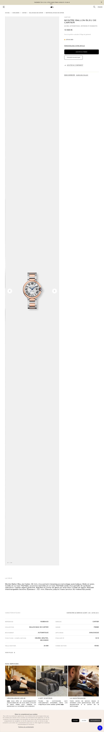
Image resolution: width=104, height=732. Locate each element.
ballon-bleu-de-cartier (36, 12)
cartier (24, 12)
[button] (4, 7)
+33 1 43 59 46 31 (93, 613)
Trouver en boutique (73, 57)
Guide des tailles (82, 75)
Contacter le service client (77, 613)
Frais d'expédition (69, 34)
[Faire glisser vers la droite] (54, 291)
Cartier (67, 17)
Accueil (7, 12)
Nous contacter (69, 75)
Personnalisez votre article (74, 45)
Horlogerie (15, 12)
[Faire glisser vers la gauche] (9, 291)
